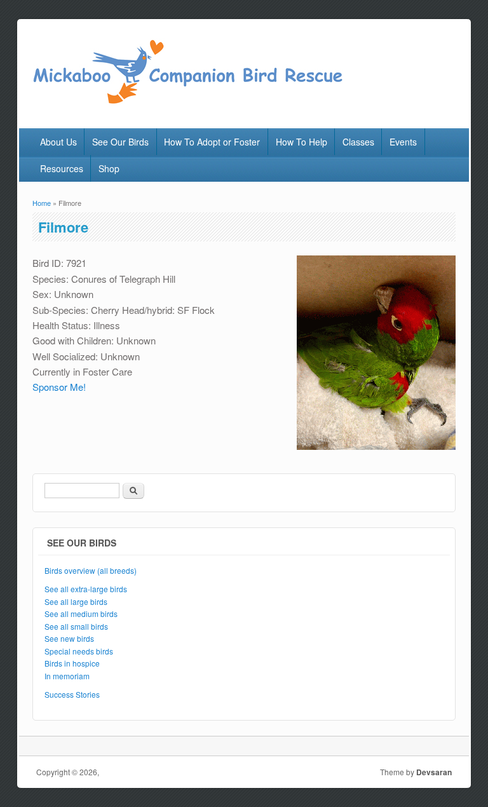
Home (41, 203)
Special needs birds (78, 651)
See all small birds (76, 626)
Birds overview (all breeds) (90, 570)
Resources (61, 168)
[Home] (187, 101)
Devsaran (434, 772)
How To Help (301, 141)
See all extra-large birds (85, 588)
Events (403, 141)
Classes (358, 141)
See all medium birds (81, 613)
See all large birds (75, 601)
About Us (58, 141)
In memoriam (67, 675)
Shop (108, 168)
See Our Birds (120, 141)
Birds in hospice (72, 663)
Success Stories (72, 694)
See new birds (69, 638)
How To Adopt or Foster (212, 141)
